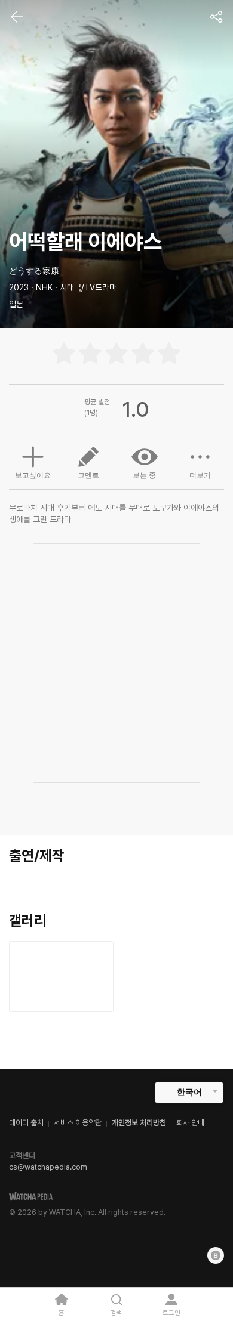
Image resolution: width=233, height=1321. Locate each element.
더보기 (200, 475)
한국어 (189, 1092)
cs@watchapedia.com (48, 1166)
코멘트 (88, 475)
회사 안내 (190, 1122)
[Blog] (215, 1255)
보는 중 (144, 475)
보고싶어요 (33, 475)
